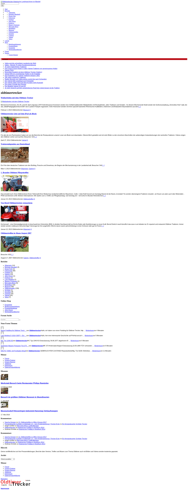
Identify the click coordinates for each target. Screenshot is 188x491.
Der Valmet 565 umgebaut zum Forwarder (19, 81)
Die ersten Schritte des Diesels (15, 84)
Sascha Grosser (10, 422)
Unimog (11, 35)
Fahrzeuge (8, 271)
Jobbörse (8, 364)
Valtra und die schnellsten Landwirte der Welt (20, 63)
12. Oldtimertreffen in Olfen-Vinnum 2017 (32, 422)
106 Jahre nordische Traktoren (15, 77)
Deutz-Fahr (9, 269)
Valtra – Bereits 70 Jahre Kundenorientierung (20, 65)
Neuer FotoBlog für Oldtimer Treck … (13, 330)
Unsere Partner (10, 360)
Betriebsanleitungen (15, 44)
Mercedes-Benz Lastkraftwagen (28, 426)
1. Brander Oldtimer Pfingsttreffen (14, 172)
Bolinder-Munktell (11, 267)
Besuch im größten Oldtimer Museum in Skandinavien (25, 397)
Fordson (11, 19)
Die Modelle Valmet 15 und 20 (15, 86)
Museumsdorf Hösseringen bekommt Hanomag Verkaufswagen (29, 411)
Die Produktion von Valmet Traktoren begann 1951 (22, 75)
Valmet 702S (9, 70)
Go (2, 5)
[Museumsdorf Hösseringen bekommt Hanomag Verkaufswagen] (4, 407)
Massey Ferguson (14, 25)
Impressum (8, 365)
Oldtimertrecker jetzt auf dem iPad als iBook (19, 114)
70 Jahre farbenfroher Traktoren (16, 67)
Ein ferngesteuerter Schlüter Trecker (74, 424)
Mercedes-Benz (13, 27)
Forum (7, 51)
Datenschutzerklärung (12, 367)
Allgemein (24, 169)
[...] (139, 106)
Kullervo (11, 23)
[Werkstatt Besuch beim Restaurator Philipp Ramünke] (4, 379)
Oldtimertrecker (35, 330)
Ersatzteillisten (13, 46)
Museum (11, 30)
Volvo (10, 39)
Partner (7, 53)
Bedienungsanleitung (12, 306)
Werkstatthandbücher (15, 49)
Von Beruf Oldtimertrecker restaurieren (16, 203)
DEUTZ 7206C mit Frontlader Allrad (13, 351)
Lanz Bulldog (9, 279)
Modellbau (12, 28)
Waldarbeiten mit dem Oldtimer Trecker (17, 98)
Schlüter (7, 290)
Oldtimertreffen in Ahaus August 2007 (16, 233)
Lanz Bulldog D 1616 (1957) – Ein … (13, 335)
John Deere (12, 21)
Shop (6, 42)
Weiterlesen (90, 330)
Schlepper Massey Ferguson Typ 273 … (15, 346)
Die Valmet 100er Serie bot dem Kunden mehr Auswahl (24, 82)
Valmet (11, 37)
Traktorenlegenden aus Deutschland (15, 144)
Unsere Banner (13, 55)
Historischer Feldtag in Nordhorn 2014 (31, 427)
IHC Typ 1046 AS (7, 341)
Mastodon (4, 479)
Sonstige (11, 34)
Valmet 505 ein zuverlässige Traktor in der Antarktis (22, 74)
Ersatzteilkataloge (11, 308)
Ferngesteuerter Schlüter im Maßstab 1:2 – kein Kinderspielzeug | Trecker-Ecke (32, 424)
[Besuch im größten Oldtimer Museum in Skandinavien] (4, 393)
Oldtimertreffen (13, 32)
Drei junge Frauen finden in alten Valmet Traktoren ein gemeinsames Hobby (31, 68)
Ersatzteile (12, 48)
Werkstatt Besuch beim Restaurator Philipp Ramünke (25, 383)
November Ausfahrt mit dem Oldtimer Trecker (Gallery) (23, 72)
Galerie (7, 41)
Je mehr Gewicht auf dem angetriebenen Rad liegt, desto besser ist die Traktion (32, 88)
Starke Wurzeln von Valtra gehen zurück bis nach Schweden (26, 79)
